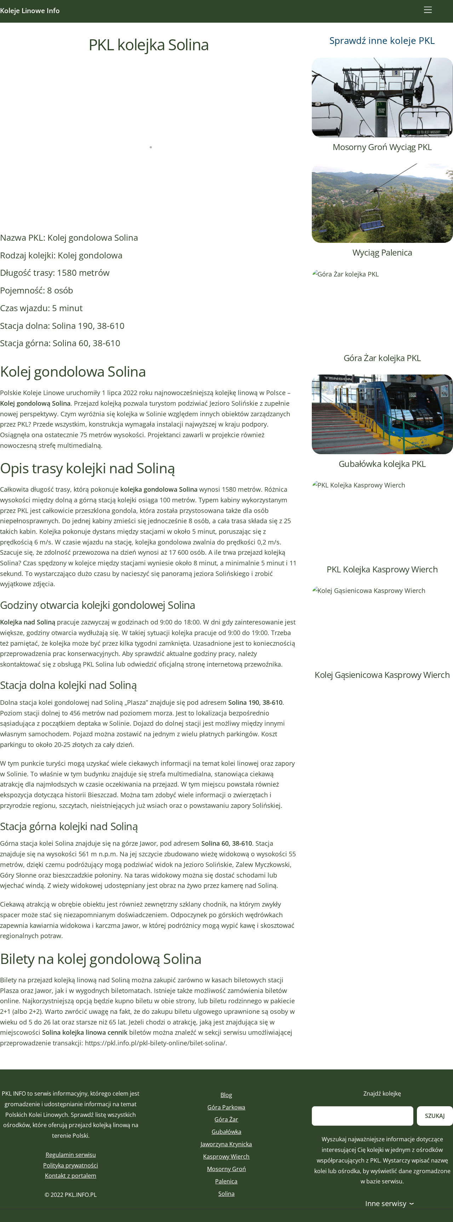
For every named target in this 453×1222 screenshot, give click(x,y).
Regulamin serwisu (71, 1155)
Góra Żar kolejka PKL (382, 358)
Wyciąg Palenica (382, 252)
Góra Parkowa (226, 1107)
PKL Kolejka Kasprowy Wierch (382, 569)
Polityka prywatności (70, 1165)
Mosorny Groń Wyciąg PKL (382, 147)
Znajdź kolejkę (382, 1093)
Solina (226, 1194)
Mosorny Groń (226, 1169)
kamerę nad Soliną (248, 885)
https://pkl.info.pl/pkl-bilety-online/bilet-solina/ (155, 1043)
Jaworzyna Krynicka (226, 1144)
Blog (226, 1095)
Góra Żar (226, 1119)
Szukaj (435, 1116)
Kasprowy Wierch (226, 1156)
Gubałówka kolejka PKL (382, 463)
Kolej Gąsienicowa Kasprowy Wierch (382, 674)
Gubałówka (226, 1132)
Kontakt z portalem (70, 1176)
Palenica (226, 1181)
